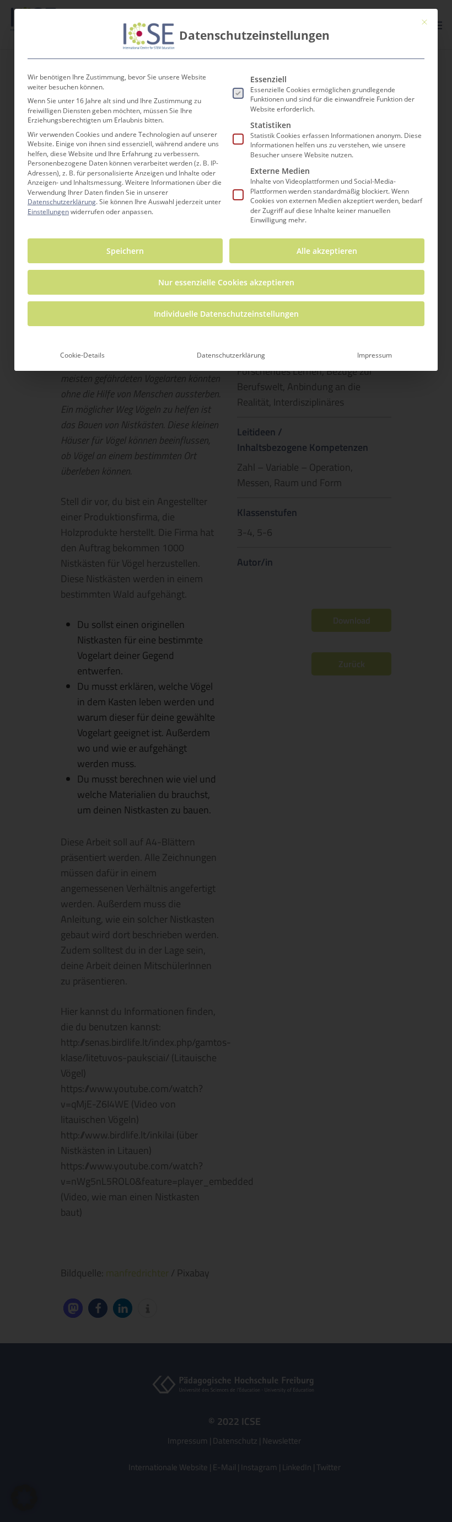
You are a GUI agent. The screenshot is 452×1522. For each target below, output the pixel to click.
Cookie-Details (82, 355)
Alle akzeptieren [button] (327, 251)
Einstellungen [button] (48, 211)
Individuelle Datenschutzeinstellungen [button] (226, 313)
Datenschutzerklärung (62, 201)
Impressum (374, 355)
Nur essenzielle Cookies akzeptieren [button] (226, 282)
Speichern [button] (125, 251)
